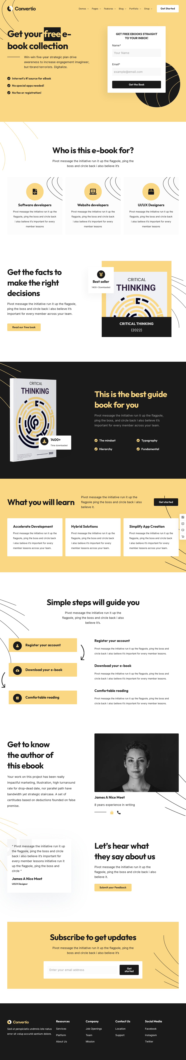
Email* (116, 64)
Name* (116, 45)
